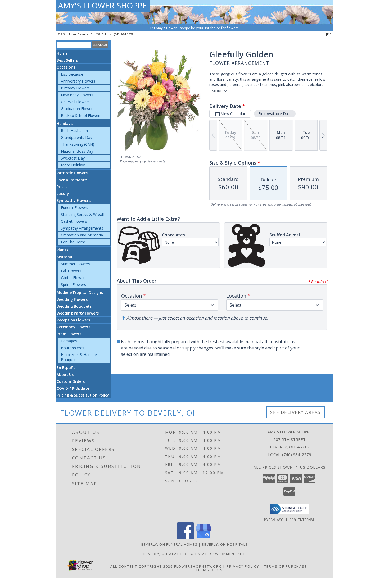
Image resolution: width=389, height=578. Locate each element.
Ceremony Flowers (73, 326)
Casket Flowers (74, 221)
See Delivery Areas (295, 412)
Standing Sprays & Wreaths (84, 214)
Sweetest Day (73, 158)
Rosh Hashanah (74, 130)
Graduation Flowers (77, 108)
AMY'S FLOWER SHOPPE (102, 5)
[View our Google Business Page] (203, 537)
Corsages (69, 340)
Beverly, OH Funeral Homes (169, 544)
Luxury (63, 193)
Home (62, 53)
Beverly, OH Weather (164, 553)
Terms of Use (210, 569)
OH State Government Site (218, 553)
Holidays (65, 123)
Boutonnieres (72, 347)
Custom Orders (71, 381)
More (216, 90)
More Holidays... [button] (74, 164)
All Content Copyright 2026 (141, 566)
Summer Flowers (75, 263)
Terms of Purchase (285, 566)
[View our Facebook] (185, 537)
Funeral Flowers (74, 207)
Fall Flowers (71, 270)
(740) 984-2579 (123, 34)
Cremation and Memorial (82, 235)
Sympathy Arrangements (82, 228)
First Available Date (274, 113)
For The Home (73, 241)
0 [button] (330, 34)
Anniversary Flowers (78, 81)
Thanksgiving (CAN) (77, 144)
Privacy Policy (243, 566)
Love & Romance (72, 179)
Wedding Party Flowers (78, 313)
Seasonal (65, 256)
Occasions (66, 67)
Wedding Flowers (72, 299)
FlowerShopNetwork (197, 566)
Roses (62, 186)
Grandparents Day (76, 137)
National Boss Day (77, 151)
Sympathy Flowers (74, 200)
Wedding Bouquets (74, 306)
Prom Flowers (69, 333)
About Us (65, 374)
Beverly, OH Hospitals (225, 544)
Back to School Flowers (81, 115)
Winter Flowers (74, 277)
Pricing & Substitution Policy (83, 395)
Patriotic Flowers (72, 172)
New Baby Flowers (77, 94)
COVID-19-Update (73, 388)
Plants (62, 249)
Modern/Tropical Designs (80, 292)
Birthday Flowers (75, 87)
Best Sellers (67, 60)
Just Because (72, 74)
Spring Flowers (73, 284)
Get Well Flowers (75, 101)
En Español (67, 367)
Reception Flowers (73, 319)
